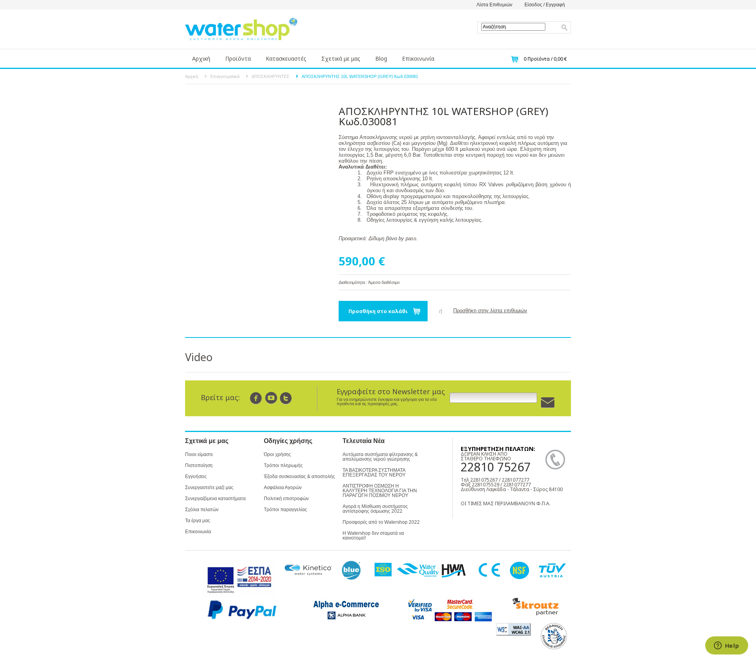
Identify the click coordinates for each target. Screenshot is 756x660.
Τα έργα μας (197, 520)
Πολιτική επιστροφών (286, 498)
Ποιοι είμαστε (199, 454)
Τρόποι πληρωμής (283, 465)
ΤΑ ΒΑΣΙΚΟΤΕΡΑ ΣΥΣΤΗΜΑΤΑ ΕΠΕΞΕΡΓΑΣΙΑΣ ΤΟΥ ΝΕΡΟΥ (374, 472)
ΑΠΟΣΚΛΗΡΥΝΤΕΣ (270, 76)
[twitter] (286, 397)
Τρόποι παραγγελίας (285, 509)
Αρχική (201, 58)
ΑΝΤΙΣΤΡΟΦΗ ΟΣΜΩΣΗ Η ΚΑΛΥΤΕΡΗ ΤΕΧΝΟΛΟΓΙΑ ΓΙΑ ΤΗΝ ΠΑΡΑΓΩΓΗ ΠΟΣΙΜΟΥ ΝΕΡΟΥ (380, 490)
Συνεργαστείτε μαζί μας (209, 487)
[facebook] (256, 397)
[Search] (565, 28)
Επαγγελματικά (224, 76)
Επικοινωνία (418, 58)
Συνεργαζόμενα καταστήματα (215, 498)
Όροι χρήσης (277, 454)
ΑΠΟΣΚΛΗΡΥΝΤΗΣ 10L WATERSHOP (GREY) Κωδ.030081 (360, 76)
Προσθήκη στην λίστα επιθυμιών (490, 310)
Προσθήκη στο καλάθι (378, 311)
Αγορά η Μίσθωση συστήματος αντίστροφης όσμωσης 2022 (375, 509)
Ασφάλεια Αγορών (283, 487)
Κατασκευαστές (286, 58)
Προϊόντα (238, 58)
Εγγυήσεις (196, 476)
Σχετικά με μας (340, 58)
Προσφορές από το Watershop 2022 (381, 522)
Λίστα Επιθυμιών (494, 4)
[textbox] (513, 27)
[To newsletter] (547, 402)
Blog (381, 58)
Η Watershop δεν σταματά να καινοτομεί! (373, 535)
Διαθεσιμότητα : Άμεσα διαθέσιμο (369, 282)
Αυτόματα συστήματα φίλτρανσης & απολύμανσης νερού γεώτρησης (380, 457)
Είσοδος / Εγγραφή (544, 4)
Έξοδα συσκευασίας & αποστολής (299, 476)
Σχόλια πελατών (202, 509)
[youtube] (271, 397)
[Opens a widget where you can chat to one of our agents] (726, 646)
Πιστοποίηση (199, 465)
